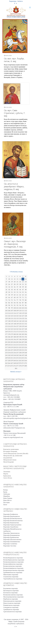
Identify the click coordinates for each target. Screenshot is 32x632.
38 (20, 287)
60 (14, 295)
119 (23, 313)
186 (9, 337)
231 (23, 350)
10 (9, 279)
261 (17, 360)
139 (12, 321)
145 (6, 324)
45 (17, 290)
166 (20, 329)
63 (23, 295)
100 (14, 308)
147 (12, 324)
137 (6, 321)
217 (6, 347)
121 (6, 316)
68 (14, 297)
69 (17, 297)
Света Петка (7, 478)
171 (12, 332)
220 (14, 347)
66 (9, 297)
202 (9, 342)
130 (9, 318)
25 (6, 284)
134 (20, 318)
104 (25, 308)
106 (9, 311)
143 (23, 321)
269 (17, 363)
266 (9, 363)
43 (12, 290)
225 (6, 350)
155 (12, 326)
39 (23, 287)
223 (23, 347)
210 (9, 345)
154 (9, 326)
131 (12, 318)
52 (14, 292)
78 (20, 300)
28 (14, 284)
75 (12, 300)
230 (20, 350)
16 (25, 279)
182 (20, 334)
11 (12, 279)
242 (9, 355)
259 (12, 360)
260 (14, 360)
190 (20, 337)
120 (25, 313)
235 (12, 353)
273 (6, 366)
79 (23, 300)
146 (9, 324)
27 (12, 284)
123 (12, 316)
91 (12, 305)
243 (12, 355)
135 (23, 318)
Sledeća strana (15, 372)
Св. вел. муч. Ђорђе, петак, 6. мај (14, 60)
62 (20, 295)
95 (23, 305)
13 (17, 279)
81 (6, 303)
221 (17, 347)
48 (25, 290)
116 (14, 313)
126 (20, 316)
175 (23, 332)
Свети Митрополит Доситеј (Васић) (15, 453)
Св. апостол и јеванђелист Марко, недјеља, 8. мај (14, 186)
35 (12, 287)
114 (9, 313)
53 (17, 292)
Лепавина (6, 472)
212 (14, 345)
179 (12, 334)
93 (17, 305)
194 (9, 339)
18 (9, 282)
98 (9, 308)
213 (17, 345)
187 (12, 337)
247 (23, 355)
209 (6, 345)
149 (17, 324)
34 (9, 287)
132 (14, 318)
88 (25, 303)
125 (17, 316)
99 (12, 308)
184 (25, 334)
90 (9, 305)
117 (17, 313)
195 (12, 339)
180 (14, 334)
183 (23, 334)
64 (25, 295)
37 (17, 287)
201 (6, 342)
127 (23, 316)
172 (14, 332)
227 (12, 350)
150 (20, 324)
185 (6, 337)
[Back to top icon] (29, 628)
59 (12, 295)
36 (14, 287)
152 (25, 324)
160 (25, 326)
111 (23, 311)
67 (12, 297)
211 (12, 345)
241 (6, 355)
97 (6, 308)
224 (25, 347)
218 (9, 347)
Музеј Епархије (8, 462)
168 (25, 329)
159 (23, 326)
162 (9, 329)
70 (20, 297)
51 (12, 292)
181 (17, 334)
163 (12, 329)
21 (17, 282)
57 (6, 295)
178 (9, 334)
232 (25, 350)
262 (20, 360)
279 (23, 366)
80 (25, 300)
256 (25, 358)
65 (6, 297)
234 (9, 353)
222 (20, 347)
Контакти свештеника (11, 449)
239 (23, 353)
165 (17, 329)
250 (9, 358)
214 (20, 345)
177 (6, 334)
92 (14, 305)
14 (20, 279)
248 (25, 355)
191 (23, 337)
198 (20, 339)
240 (25, 353)
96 (25, 305)
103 (23, 308)
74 (9, 300)
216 (25, 345)
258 (9, 360)
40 (25, 287)
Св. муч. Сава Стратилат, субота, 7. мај (14, 113)
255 (23, 358)
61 (17, 295)
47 (23, 290)
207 (23, 342)
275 (12, 366)
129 (6, 318)
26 (9, 284)
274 (9, 366)
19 (12, 282)
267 (12, 363)
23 (23, 282)
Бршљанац (7, 476)
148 (14, 324)
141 (17, 321)
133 (17, 318)
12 (14, 279)
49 (6, 292)
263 (23, 360)
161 (6, 329)
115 (12, 313)
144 (25, 321)
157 (17, 326)
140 (14, 321)
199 (23, 339)
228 (14, 350)
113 (6, 313)
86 (20, 303)
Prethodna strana (17, 272)
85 (17, 303)
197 (17, 339)
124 (14, 316)
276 (14, 366)
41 (6, 290)
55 (23, 292)
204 (14, 342)
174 (20, 332)
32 (25, 284)
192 (25, 337)
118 (20, 313)
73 (6, 300)
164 (14, 329)
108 (14, 311)
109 (17, 311)
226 (9, 350)
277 (17, 366)
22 (20, 282)
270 (20, 363)
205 (17, 342)
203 (12, 342)
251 (12, 358)
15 (23, 279)
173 (17, 332)
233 (6, 353)
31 (23, 284)
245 (17, 355)
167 (23, 329)
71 (23, 297)
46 (20, 290)
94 (20, 305)
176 (25, 332)
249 (6, 358)
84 (14, 303)
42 (9, 290)
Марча (5, 474)
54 (20, 292)
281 (16, 368)
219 (12, 347)
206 (20, 342)
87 (23, 303)
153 (6, 326)
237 (17, 353)
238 (20, 353)
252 (14, 358)
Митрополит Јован (9, 460)
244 (14, 355)
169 (6, 332)
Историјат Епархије (10, 451)
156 (14, 326)
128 (25, 316)
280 (25, 366)
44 (14, 290)
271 (23, 363)
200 (25, 339)
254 (20, 358)
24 (25, 282)
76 (14, 300)
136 (25, 318)
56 (25, 292)
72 (25, 297)
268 (14, 363)
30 (20, 284)
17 (6, 282)
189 (17, 337)
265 (6, 363)
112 (25, 311)
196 (14, 339)
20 (14, 282)
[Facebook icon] (14, 3)
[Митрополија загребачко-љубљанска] (16, 11)
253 (17, 358)
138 (9, 321)
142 (20, 321)
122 (9, 316)
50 (9, 292)
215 (23, 345)
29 (17, 284)
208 (25, 342)
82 (9, 303)
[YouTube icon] (16, 3)
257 (6, 360)
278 (20, 366)
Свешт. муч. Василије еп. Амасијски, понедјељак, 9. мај (15, 244)
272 (25, 363)
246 (20, 355)
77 (17, 300)
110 (20, 311)
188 (14, 337)
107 (12, 311)
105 (6, 311)
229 (17, 350)
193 (6, 339)
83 (12, 303)
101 (17, 308)
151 (23, 324)
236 (14, 353)
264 (25, 360)
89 (6, 305)
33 (6, 287)
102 (20, 308)
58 (9, 295)
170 (9, 332)
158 (20, 326)
